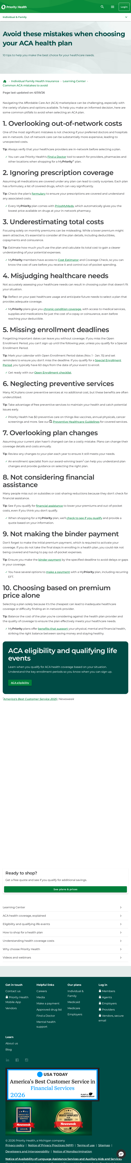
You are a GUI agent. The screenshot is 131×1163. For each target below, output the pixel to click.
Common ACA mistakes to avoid (25, 85)
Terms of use (86, 1145)
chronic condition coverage (62, 309)
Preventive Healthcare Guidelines (76, 421)
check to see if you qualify (84, 518)
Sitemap (104, 1145)
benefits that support (53, 628)
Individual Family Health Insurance (35, 81)
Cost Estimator (68, 260)
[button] (65, 17)
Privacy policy (14, 1145)
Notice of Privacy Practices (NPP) (51, 1145)
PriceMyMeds (64, 206)
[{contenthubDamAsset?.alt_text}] (7, 1059)
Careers (42, 991)
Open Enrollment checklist (52, 372)
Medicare (74, 1008)
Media (41, 997)
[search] (102, 7)
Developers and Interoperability (27, 1151)
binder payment (49, 559)
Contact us (12, 991)
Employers (75, 1014)
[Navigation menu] (112, 7)
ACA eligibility (20, 682)
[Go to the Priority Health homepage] (14, 6)
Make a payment (48, 1003)
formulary (39, 193)
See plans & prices (65, 889)
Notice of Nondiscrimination (72, 1151)
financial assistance (49, 505)
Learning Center (74, 81)
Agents (107, 997)
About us (11, 1043)
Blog (8, 1049)
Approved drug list (49, 1009)
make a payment (58, 572)
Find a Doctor (56, 156)
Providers (108, 1009)
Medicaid (74, 1002)
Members (108, 991)
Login (124, 6)
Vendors (11, 1008)
